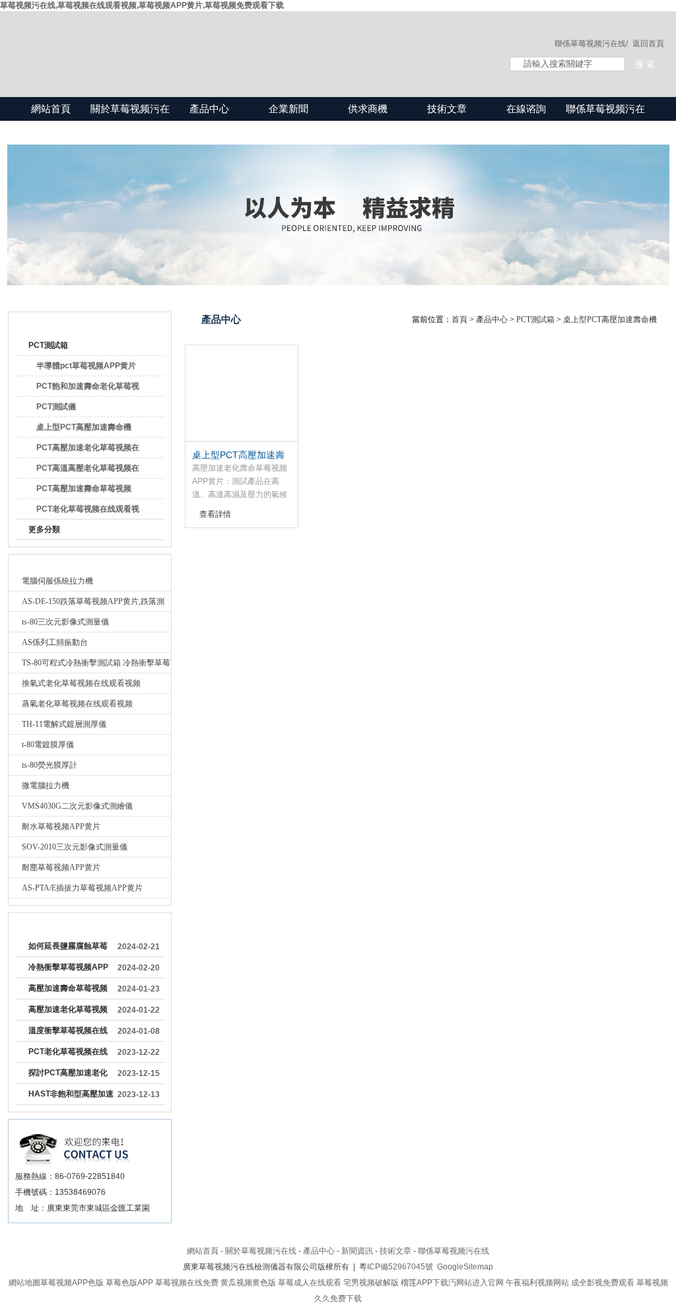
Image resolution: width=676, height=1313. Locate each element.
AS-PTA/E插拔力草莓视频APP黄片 (82, 887)
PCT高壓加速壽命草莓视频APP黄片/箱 (83, 491)
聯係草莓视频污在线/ (591, 43)
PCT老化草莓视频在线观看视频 (87, 511)
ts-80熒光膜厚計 (49, 765)
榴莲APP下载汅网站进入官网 (452, 1282)
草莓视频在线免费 (187, 1282)
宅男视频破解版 (371, 1282)
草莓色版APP (129, 1282)
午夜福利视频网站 (537, 1282)
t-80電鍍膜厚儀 (48, 744)
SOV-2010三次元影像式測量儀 (74, 847)
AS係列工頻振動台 (55, 642)
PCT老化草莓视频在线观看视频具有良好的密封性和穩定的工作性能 (68, 1054)
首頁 (459, 319)
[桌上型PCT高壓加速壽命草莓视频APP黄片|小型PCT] (242, 393)
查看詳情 (215, 514)
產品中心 (209, 108)
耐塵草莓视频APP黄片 (61, 867)
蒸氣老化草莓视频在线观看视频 (77, 703)
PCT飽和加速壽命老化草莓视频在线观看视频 (87, 389)
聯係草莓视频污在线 (605, 120)
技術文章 (447, 108)
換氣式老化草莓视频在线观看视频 (81, 683)
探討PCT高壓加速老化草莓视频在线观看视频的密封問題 (68, 1075)
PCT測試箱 (48, 345)
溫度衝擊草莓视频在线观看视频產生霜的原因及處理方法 (68, 1033)
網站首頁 (51, 108)
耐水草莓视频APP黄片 (61, 826)
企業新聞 (288, 108)
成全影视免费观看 (602, 1282)
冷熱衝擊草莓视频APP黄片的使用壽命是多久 (68, 969)
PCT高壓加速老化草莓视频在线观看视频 (87, 450)
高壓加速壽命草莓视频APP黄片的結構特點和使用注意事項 (68, 991)
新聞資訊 (357, 1251)
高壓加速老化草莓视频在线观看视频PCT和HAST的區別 (68, 1012)
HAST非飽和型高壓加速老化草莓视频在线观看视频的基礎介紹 (71, 1096)
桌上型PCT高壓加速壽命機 (83, 427)
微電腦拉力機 (45, 785)
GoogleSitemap (465, 1266)
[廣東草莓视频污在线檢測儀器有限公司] (245, 41)
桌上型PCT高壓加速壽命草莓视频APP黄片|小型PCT (239, 455)
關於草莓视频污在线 (130, 120)
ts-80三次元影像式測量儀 (65, 621)
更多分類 (44, 529)
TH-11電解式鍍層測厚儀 (64, 724)
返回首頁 (648, 43)
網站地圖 (24, 1282)
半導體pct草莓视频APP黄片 (86, 365)
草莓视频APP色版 (72, 1282)
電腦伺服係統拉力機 (57, 581)
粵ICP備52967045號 (396, 1266)
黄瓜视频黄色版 (248, 1282)
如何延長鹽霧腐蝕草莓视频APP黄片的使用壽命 (68, 948)
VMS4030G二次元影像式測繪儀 (77, 806)
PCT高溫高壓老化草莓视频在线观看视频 (87, 470)
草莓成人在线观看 (309, 1282)
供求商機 (368, 108)
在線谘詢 (526, 108)
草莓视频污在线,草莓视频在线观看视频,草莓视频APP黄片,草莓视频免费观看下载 (142, 5)
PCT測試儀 (56, 406)
